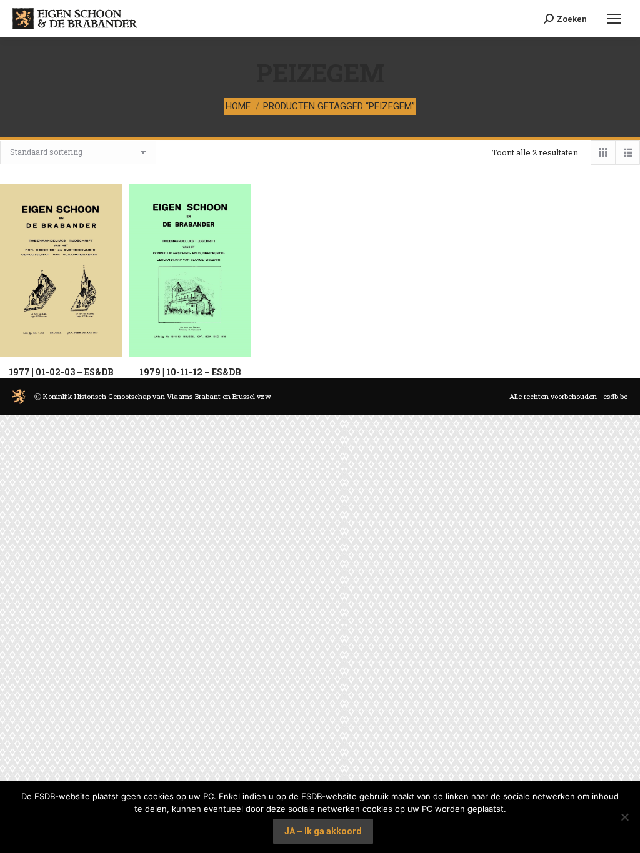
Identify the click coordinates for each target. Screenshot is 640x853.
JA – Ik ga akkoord (323, 831)
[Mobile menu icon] (613, 18)
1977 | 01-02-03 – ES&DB (61, 372)
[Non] (624, 817)
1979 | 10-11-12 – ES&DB (190, 372)
